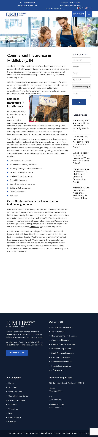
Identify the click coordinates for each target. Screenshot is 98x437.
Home (11, 383)
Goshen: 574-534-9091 (70, 3)
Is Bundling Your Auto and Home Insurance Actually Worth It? (81, 125)
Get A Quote (78, 14)
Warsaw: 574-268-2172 (55, 8)
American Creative (82, 433)
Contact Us (13, 409)
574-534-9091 (56, 391)
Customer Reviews (16, 400)
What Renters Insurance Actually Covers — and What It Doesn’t (81, 141)
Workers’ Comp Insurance (21, 176)
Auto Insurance (58, 331)
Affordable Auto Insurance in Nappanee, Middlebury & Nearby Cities (81, 192)
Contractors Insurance (61, 357)
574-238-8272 (56, 407)
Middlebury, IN (36, 226)
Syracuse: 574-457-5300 (27, 5)
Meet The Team (15, 391)
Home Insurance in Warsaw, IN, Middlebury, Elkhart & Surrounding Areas (81, 175)
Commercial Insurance (61, 340)
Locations (12, 404)
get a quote (14, 248)
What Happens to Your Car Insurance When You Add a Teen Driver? (81, 157)
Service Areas (37, 345)
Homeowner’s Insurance (62, 327)
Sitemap (12, 422)
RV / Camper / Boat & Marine (64, 336)
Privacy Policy (14, 417)
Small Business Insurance (62, 353)
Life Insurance (57, 370)
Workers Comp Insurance (62, 348)
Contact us (18, 91)
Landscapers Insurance (61, 361)
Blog (10, 413)
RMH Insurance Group (28, 69)
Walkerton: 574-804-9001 (70, 5)
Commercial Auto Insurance (63, 344)
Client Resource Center (18, 396)
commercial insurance (16, 123)
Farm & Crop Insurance (61, 366)
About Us (12, 387)
